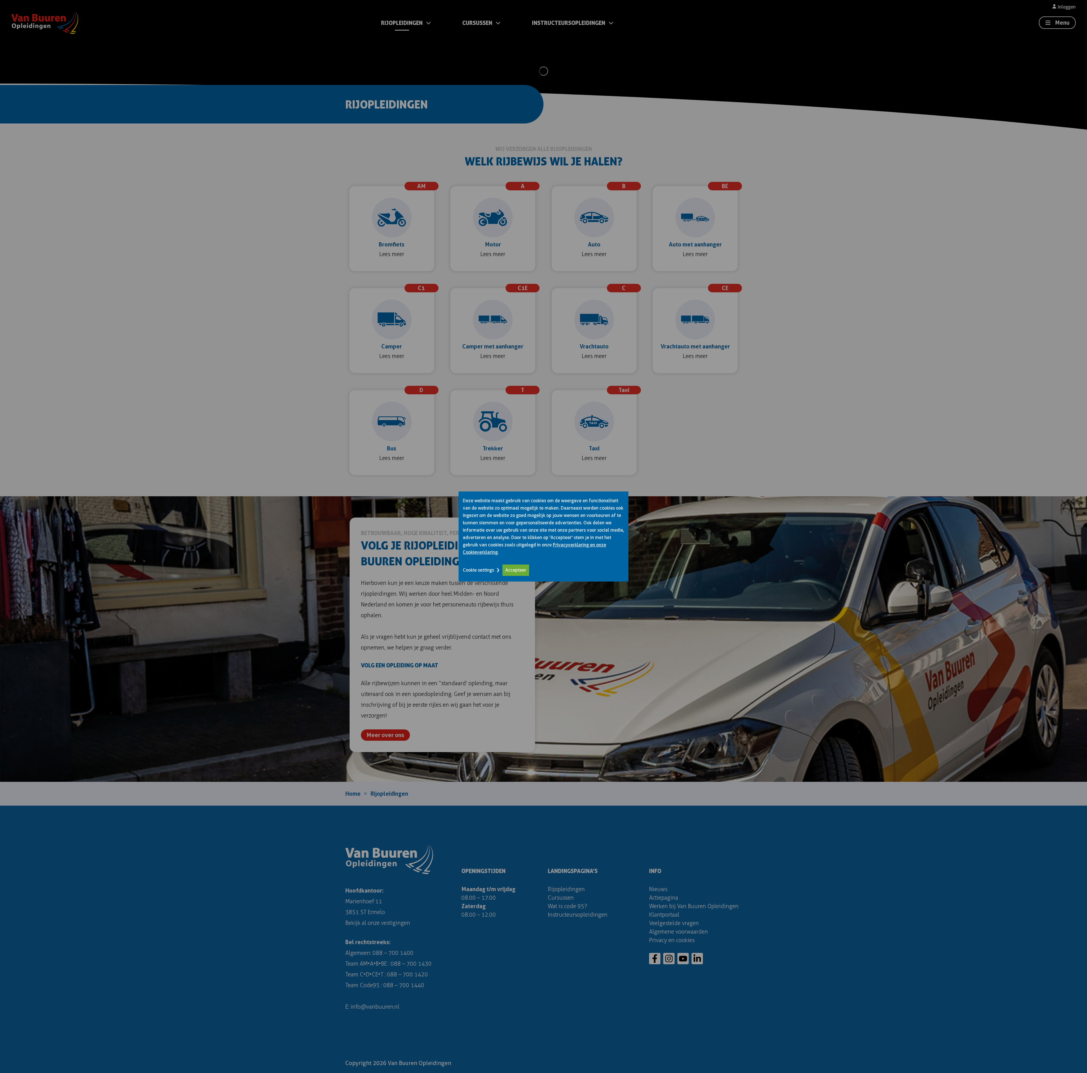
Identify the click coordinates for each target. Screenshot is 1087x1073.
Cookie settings (478, 570)
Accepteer (515, 570)
